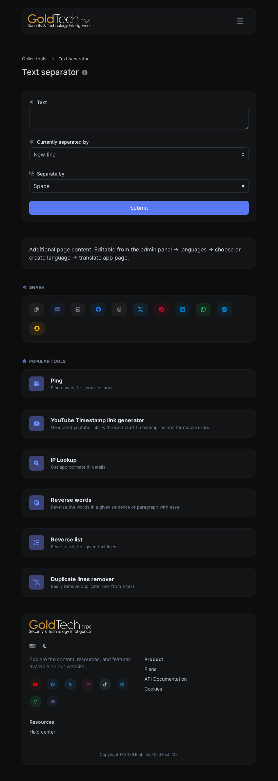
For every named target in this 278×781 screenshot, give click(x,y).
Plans (150, 669)
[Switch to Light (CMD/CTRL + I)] (44, 645)
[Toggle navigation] (240, 21)
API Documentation (165, 679)
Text (41, 102)
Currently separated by (62, 142)
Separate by (50, 174)
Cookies (153, 689)
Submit (139, 207)
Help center (42, 732)
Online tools (34, 58)
